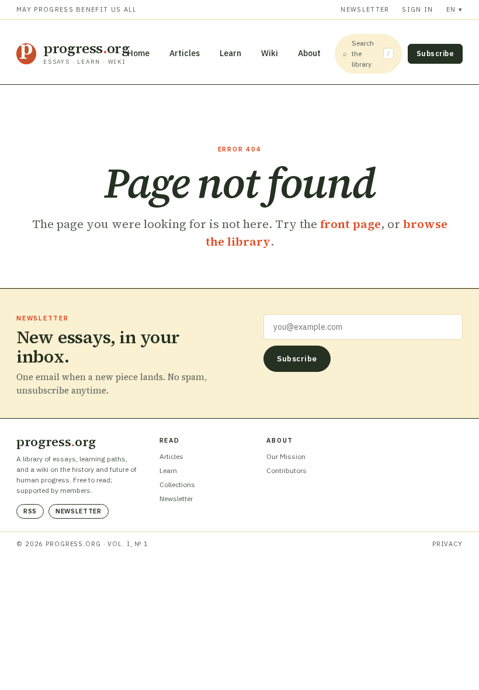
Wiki (269, 53)
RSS (30, 511)
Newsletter (365, 9)
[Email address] (363, 327)
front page (350, 224)
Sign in (417, 9)
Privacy (447, 544)
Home (138, 53)
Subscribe (435, 53)
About (309, 53)
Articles (184, 53)
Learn (230, 53)
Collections (177, 484)
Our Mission (286, 456)
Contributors (286, 470)
